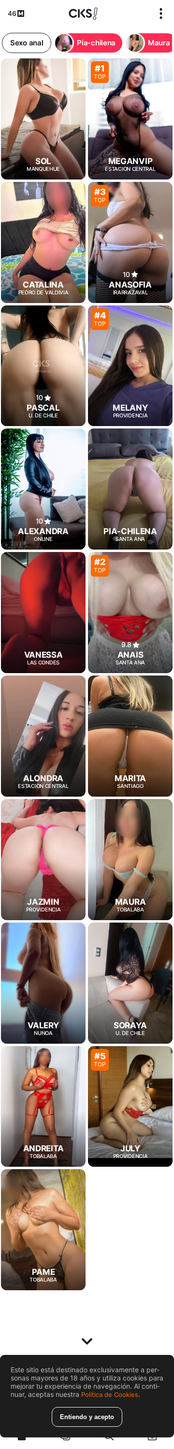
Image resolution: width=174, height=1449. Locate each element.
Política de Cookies (109, 1394)
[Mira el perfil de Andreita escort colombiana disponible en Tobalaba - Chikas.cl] (43, 1106)
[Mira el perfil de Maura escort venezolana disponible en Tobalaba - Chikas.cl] (130, 859)
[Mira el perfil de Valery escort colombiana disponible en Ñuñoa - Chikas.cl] (43, 983)
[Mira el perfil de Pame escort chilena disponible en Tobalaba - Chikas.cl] (43, 1229)
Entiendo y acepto (87, 1417)
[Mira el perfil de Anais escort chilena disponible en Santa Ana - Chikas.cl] (130, 612)
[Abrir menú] (161, 13)
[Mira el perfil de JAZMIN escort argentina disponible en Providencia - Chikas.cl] (43, 859)
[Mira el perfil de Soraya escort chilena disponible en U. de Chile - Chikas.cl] (130, 983)
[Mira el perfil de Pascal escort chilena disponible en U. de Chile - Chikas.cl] (43, 366)
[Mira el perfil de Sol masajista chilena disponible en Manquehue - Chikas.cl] (43, 118)
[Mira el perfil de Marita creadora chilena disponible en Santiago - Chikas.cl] (130, 736)
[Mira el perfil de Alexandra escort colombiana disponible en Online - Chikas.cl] (43, 489)
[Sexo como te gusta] (83, 13)
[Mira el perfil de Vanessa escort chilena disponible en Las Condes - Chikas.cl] (43, 612)
